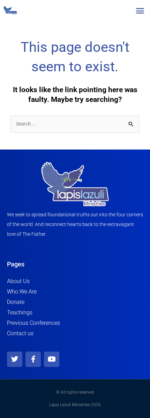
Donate (15, 302)
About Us (18, 281)
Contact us (20, 333)
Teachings (19, 312)
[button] (140, 10)
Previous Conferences (33, 323)
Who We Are (22, 291)
